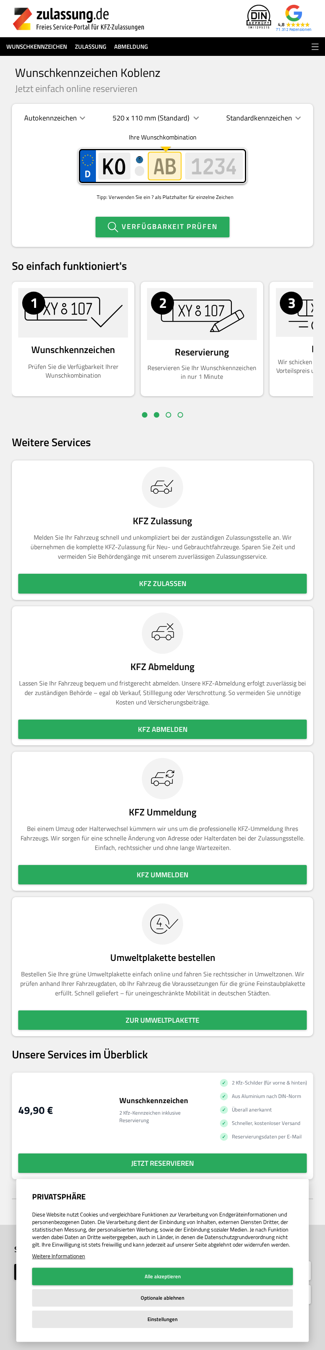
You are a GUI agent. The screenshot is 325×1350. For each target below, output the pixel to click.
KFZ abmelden (162, 729)
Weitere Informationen (58, 1256)
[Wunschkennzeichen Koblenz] (78, 19)
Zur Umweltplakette (162, 1020)
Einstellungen (162, 1319)
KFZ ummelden (162, 874)
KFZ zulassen (162, 583)
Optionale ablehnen (162, 1298)
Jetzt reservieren (162, 1163)
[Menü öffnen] (315, 46)
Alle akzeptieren (163, 1276)
